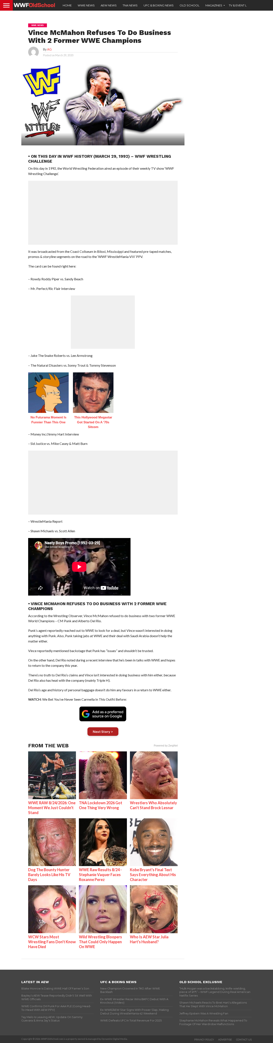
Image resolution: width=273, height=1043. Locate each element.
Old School (189, 5)
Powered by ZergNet (166, 745)
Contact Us (244, 1039)
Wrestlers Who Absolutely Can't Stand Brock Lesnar (153, 805)
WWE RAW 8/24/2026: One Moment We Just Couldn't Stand (52, 807)
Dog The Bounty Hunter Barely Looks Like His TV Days (49, 874)
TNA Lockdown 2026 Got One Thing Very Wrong (100, 805)
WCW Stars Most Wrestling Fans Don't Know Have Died (52, 942)
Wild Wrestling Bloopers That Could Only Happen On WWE (100, 942)
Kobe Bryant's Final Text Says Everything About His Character (153, 874)
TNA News (130, 5)
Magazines (213, 5)
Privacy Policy (204, 1039)
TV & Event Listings (243, 5)
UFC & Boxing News (159, 5)
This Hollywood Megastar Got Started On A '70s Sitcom (93, 422)
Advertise (225, 1039)
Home (67, 5)
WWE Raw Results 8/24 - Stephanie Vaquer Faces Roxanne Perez (100, 874)
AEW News (109, 5)
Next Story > (103, 731)
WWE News (86, 5)
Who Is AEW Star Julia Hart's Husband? (149, 939)
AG (49, 49)
